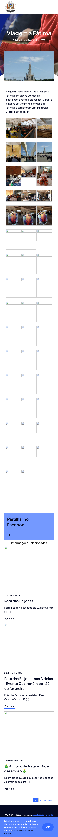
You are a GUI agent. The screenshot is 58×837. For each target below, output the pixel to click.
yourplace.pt (38, 815)
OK (48, 827)
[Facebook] (9, 535)
